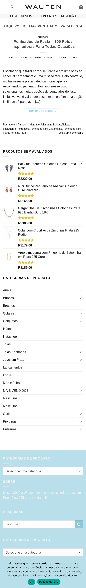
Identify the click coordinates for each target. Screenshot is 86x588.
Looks (7, 375)
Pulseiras (9, 429)
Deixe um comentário (70, 132)
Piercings (9, 421)
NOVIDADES (29, 16)
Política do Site (48, 581)
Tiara (23, 132)
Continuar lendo (43, 111)
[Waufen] (43, 7)
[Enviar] (79, 524)
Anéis (7, 290)
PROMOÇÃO (67, 16)
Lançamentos (12, 367)
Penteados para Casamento (46, 128)
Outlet (7, 414)
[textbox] (42, 471)
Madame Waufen (67, 57)
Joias (7, 344)
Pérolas (14, 132)
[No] (80, 574)
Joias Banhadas (14, 352)
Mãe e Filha (11, 383)
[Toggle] (80, 290)
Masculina (10, 398)
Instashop (10, 336)
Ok (31, 581)
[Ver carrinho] (81, 7)
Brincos (8, 298)
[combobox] (43, 471)
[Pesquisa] (12, 7)
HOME (14, 16)
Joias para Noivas (50, 124)
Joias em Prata (13, 359)
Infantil (7, 329)
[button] (5, 7)
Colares (8, 313)
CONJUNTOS (48, 16)
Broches (9, 305)
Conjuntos (10, 321)
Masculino (10, 406)
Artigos (43, 37)
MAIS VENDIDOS (16, 390)
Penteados (23, 128)
